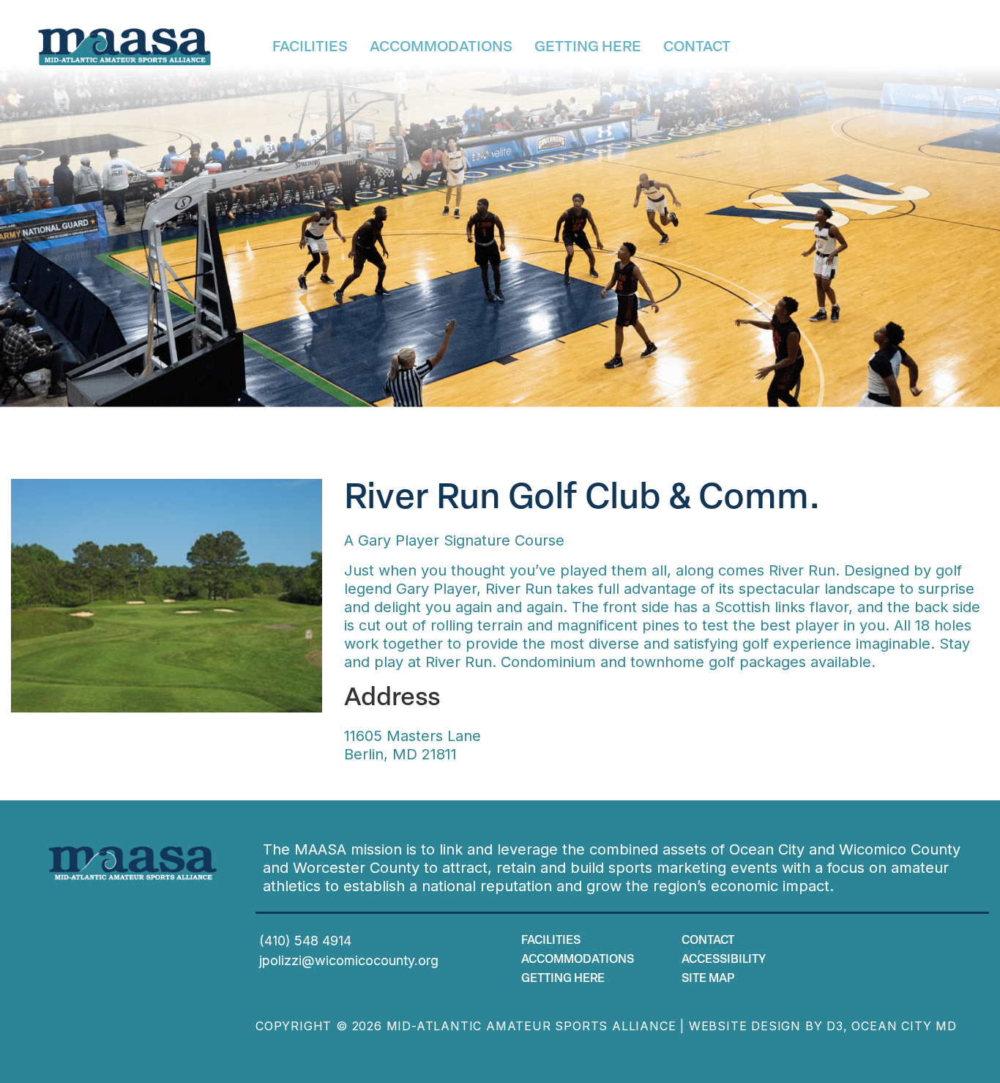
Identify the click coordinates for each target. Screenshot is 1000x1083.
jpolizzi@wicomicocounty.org (349, 960)
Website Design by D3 (766, 1026)
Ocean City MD (903, 1026)
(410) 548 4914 (305, 940)
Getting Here (587, 47)
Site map (708, 979)
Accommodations (441, 47)
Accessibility (724, 960)
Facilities (310, 47)
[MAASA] (125, 47)
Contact (697, 47)
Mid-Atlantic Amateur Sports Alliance (531, 1026)
